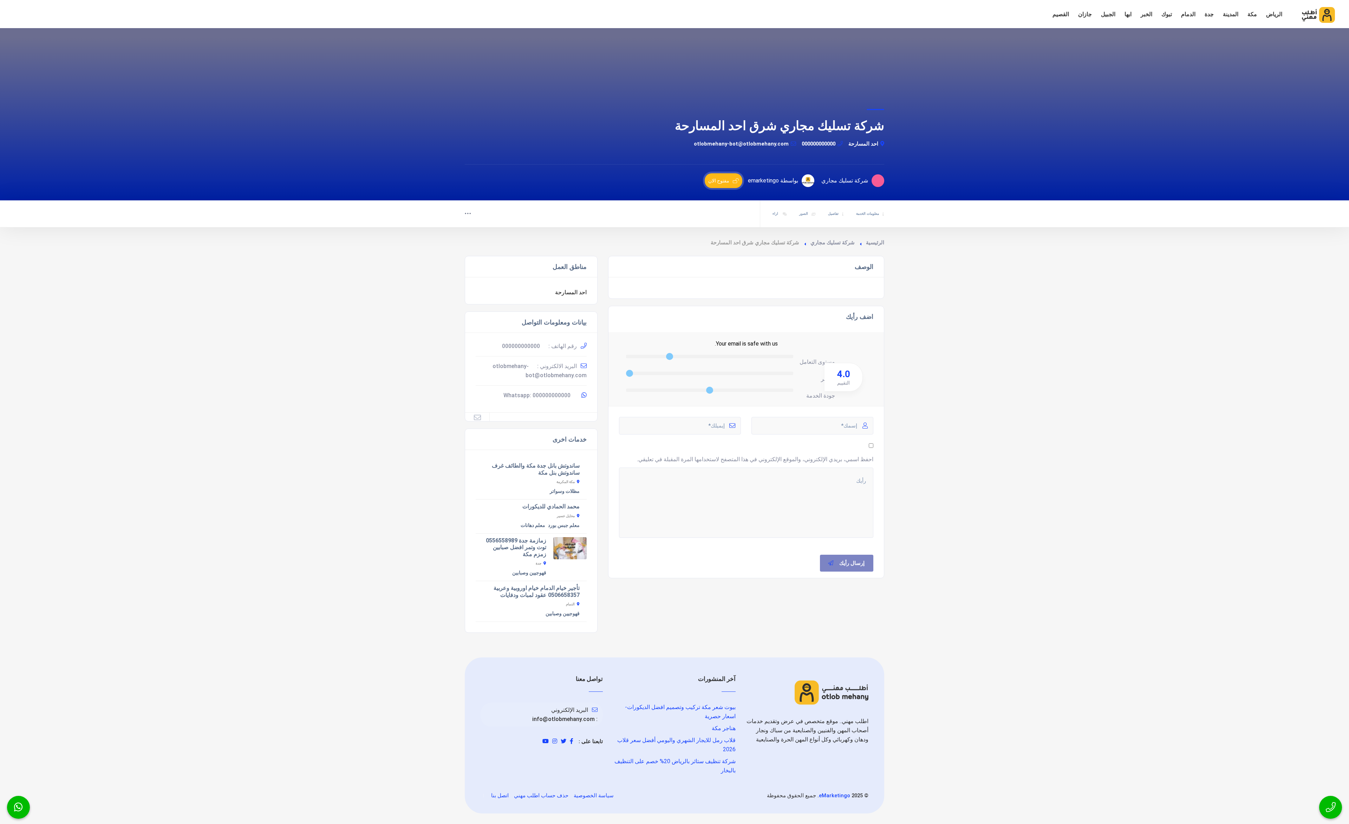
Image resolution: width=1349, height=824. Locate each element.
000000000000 (818, 144)
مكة (1252, 14)
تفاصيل (833, 213)
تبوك (1166, 14)
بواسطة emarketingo (773, 180)
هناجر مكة (724, 728)
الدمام (1188, 14)
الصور (803, 213)
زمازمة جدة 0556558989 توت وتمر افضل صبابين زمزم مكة (516, 547)
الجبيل (1108, 14)
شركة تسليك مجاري (832, 242)
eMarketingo (834, 795)
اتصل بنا (500, 795)
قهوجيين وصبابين (529, 572)
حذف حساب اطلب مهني (541, 795)
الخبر (1146, 14)
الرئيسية (875, 242)
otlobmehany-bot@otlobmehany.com (741, 144)
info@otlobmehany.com (563, 719)
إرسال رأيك (852, 563)
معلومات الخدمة (867, 213)
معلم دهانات (533, 525)
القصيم (1061, 14)
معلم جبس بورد (564, 525)
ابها (1128, 14)
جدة (1209, 14)
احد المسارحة (863, 144)
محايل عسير (566, 516)
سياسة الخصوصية (594, 795)
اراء (776, 213)
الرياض (1274, 14)
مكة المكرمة (565, 482)
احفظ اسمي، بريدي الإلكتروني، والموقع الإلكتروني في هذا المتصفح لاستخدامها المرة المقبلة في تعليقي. (755, 459)
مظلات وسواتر (565, 491)
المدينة (1230, 14)
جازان (1085, 14)
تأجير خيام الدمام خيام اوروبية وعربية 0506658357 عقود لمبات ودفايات (537, 591)
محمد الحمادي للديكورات (551, 506)
